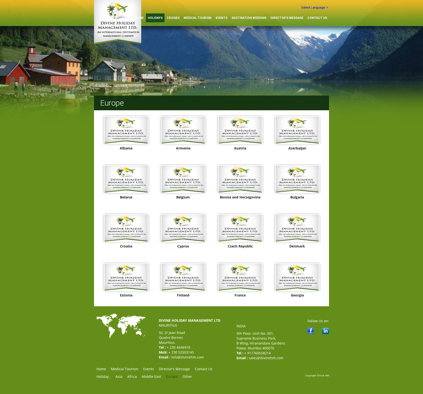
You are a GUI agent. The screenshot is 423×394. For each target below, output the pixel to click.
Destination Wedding (249, 18)
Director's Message (286, 18)
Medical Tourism (198, 18)
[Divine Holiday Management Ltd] (117, 43)
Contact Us (317, 18)
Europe (172, 376)
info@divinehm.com (187, 357)
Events (221, 18)
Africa (132, 376)
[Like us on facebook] (310, 332)
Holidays (155, 18)
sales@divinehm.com (266, 358)
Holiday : (103, 376)
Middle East (151, 376)
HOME (139, 18)
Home (101, 369)
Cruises (173, 18)
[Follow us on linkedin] (325, 333)
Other (187, 376)
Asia (119, 376)
